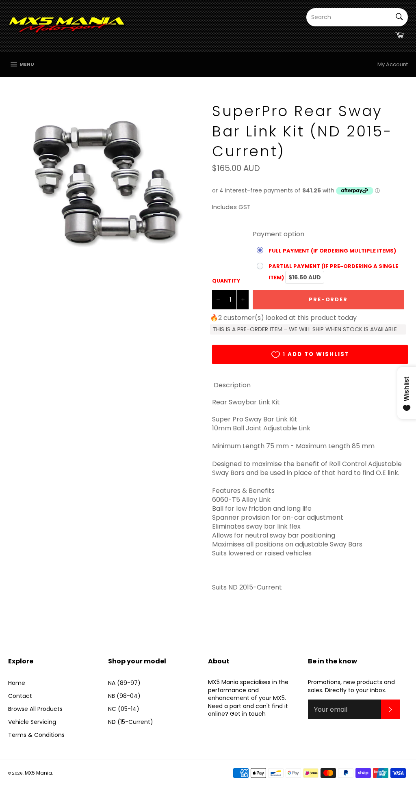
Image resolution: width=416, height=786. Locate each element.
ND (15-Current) (130, 722)
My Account (392, 64)
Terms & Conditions (36, 735)
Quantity (226, 281)
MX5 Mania (38, 772)
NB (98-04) (124, 696)
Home (16, 683)
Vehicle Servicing (32, 722)
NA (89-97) (124, 683)
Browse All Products (35, 709)
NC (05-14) (123, 709)
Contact (20, 696)
